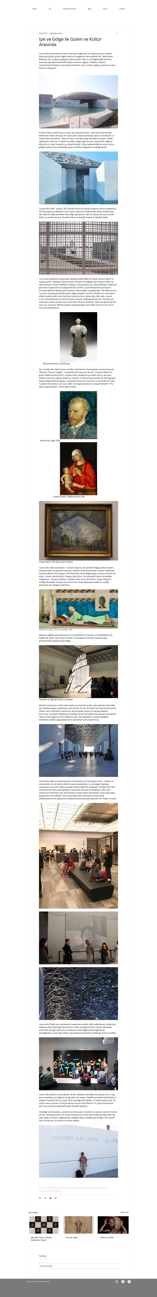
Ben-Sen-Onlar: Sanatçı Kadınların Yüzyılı (41, 1238)
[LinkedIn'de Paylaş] (50, 1198)
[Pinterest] (129, 1281)
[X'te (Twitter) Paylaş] (45, 1198)
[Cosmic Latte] (78, 1225)
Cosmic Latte (71, 1237)
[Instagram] (116, 1281)
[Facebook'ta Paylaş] (40, 1198)
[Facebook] (123, 1281)
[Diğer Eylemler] (116, 33)
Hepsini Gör (124, 1212)
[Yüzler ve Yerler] (113, 1225)
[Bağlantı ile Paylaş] (56, 1198)
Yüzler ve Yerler (107, 1237)
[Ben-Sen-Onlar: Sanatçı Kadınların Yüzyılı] (43, 1225)
